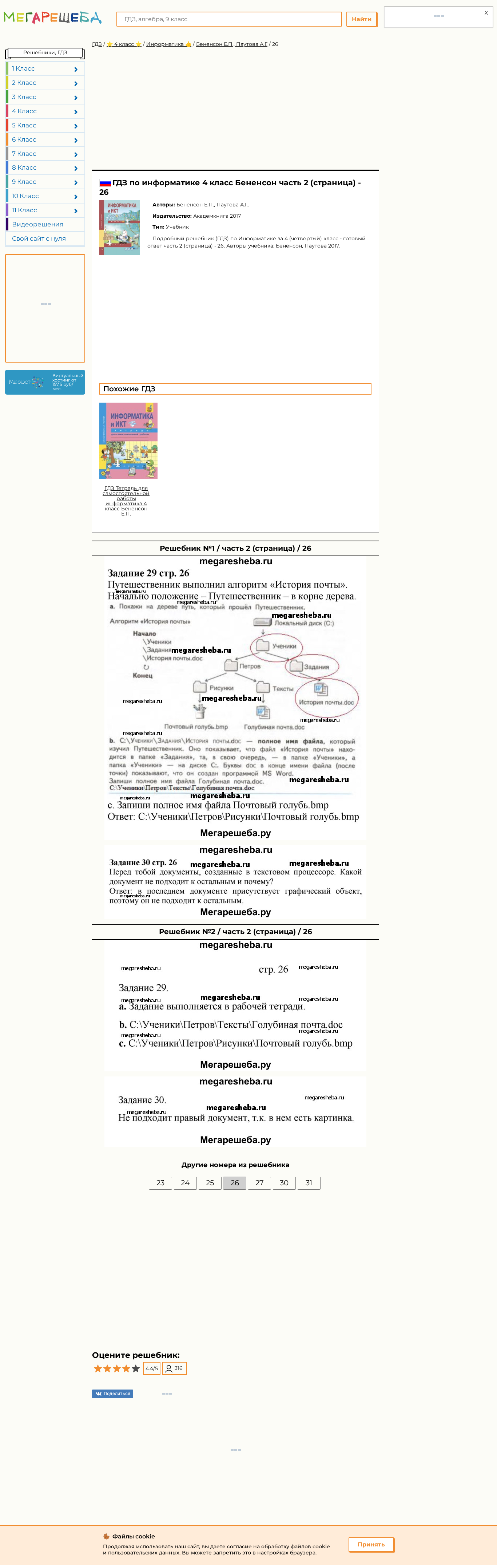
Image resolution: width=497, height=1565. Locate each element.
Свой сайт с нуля (39, 238)
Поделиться (117, 1393)
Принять (371, 1544)
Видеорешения (37, 224)
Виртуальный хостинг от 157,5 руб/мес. (66, 382)
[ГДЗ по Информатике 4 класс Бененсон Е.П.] (119, 227)
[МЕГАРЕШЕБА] (53, 17)
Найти (361, 19)
